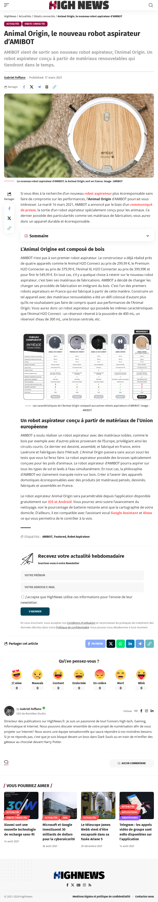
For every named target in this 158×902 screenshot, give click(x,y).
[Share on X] (31, 86)
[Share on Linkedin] (130, 644)
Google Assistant (124, 513)
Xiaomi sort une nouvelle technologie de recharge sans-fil (20, 829)
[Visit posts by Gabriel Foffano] (9, 711)
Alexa (147, 513)
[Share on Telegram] (39, 86)
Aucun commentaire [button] (134, 763)
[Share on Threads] (46, 86)
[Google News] (78, 885)
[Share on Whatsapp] (120, 644)
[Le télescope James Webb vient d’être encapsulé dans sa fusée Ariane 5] (98, 805)
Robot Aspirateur (78, 536)
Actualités (25, 16)
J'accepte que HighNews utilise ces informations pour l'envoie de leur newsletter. (76, 600)
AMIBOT (47, 536)
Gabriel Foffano (15, 77)
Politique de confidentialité (72, 627)
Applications (129, 812)
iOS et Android (60, 502)
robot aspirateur (98, 193)
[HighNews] (79, 5)
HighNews (10, 16)
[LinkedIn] (152, 711)
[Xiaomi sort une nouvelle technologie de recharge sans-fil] (21, 805)
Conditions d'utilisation (81, 623)
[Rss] (90, 885)
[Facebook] (141, 711)
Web (65, 818)
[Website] (136, 711)
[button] (7, 5)
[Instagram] (146, 711)
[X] (72, 885)
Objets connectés (44, 16)
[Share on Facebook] (23, 86)
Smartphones (130, 818)
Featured (60, 536)
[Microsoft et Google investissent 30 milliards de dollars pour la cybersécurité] (60, 805)
